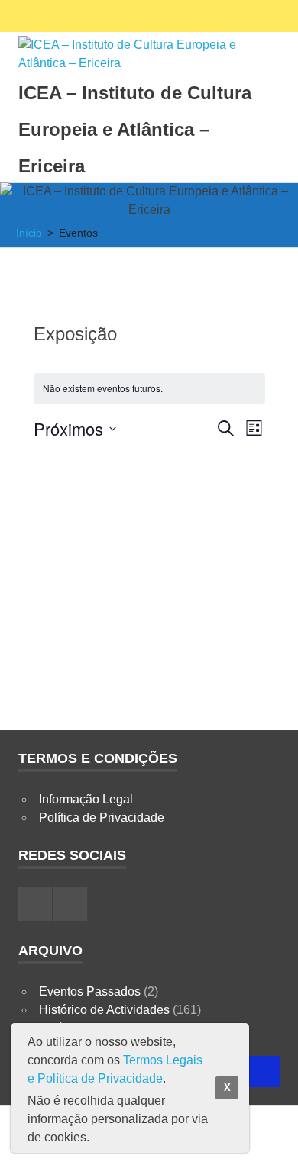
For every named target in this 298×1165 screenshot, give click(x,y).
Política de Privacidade (101, 817)
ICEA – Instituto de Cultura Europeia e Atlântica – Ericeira (134, 129)
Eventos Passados (90, 991)
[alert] (149, 388)
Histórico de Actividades (104, 1009)
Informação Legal (86, 799)
